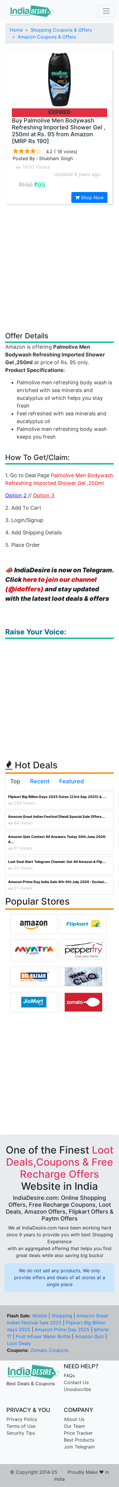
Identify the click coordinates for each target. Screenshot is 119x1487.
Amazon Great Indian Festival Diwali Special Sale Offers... (56, 816)
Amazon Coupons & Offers (47, 37)
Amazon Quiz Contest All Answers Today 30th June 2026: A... (57, 839)
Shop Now (91, 197)
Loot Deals (19, 1343)
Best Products (79, 1440)
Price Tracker (78, 1433)
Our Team (74, 1426)
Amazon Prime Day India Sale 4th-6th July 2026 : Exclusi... (57, 882)
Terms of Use (21, 1426)
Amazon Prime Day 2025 (62, 1329)
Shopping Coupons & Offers (61, 30)
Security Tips (20, 1433)
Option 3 (43, 495)
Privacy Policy (21, 1419)
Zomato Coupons (49, 1350)
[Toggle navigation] (106, 11)
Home (16, 30)
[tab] (15, 782)
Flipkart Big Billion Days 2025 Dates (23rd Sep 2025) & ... (57, 797)
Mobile (39, 1316)
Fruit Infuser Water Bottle (43, 1336)
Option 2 (16, 495)
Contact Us (76, 1382)
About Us (74, 1419)
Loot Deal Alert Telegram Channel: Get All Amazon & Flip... (57, 861)
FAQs (69, 1375)
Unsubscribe (77, 1389)
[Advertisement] (59, 267)
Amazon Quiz (89, 1336)
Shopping (61, 1316)
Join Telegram (79, 1447)
